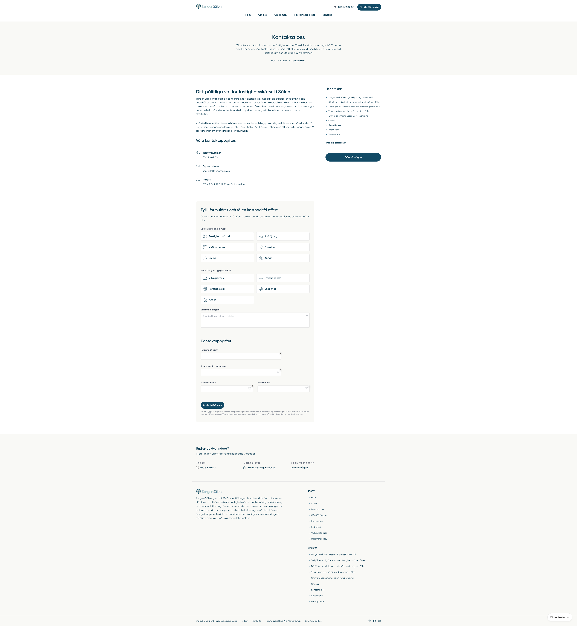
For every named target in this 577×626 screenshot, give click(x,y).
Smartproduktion (313, 621)
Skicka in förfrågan (212, 405)
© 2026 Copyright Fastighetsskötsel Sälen (216, 621)
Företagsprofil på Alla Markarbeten (283, 621)
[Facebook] (374, 620)
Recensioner (317, 521)
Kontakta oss (317, 509)
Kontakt (327, 14)
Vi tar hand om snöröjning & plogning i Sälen (333, 572)
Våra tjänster (317, 601)
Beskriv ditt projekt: (210, 309)
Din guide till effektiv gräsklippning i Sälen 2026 (334, 554)
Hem (248, 14)
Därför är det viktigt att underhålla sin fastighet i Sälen (338, 566)
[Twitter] (379, 621)
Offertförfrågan (353, 157)
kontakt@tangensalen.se (216, 171)
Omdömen (280, 14)
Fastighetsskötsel (304, 14)
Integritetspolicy (319, 539)
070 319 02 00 (210, 157)
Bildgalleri (316, 527)
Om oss (262, 14)
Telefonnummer (208, 382)
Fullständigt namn (209, 350)
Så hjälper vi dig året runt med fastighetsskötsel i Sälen (338, 560)
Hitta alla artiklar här (335, 143)
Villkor (245, 621)
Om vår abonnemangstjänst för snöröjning (332, 578)
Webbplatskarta (319, 533)
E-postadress (264, 382)
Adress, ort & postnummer (213, 366)
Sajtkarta (256, 621)
